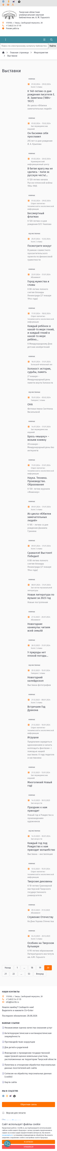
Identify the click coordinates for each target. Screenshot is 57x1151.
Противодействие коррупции (20, 1042)
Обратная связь (28, 1104)
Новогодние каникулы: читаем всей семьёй (38, 627)
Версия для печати (16, 1113)
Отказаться (28, 1147)
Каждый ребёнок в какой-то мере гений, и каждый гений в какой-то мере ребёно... (40, 332)
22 (14, 974)
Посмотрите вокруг (39, 245)
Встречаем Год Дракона (36, 708)
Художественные (34, 234)
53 (29, 974)
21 (6, 974)
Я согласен (28, 1142)
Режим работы (12, 28)
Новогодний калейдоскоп (35, 679)
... (24, 967)
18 (32, 967)
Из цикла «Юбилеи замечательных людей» (39, 517)
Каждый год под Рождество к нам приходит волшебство (41, 846)
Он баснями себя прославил (37, 135)
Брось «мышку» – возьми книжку (38, 438)
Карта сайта (11, 1082)
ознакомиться (7, 1135)
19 (40, 967)
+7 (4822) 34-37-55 (13, 26)
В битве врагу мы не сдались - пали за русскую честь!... (40, 172)
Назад (8, 967)
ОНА (30, 404)
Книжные (31, 79)
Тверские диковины (39, 881)
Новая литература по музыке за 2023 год (40, 596)
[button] (7, 1143)
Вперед (40, 974)
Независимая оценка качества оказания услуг (28, 1027)
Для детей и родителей (16, 1047)
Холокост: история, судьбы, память (39, 370)
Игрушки (33, 737)
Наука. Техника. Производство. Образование (37, 481)
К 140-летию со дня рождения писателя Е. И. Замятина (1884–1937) (41, 96)
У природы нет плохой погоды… (37, 654)
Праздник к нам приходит (37, 809)
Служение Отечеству (40, 917)
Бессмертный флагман (35, 215)
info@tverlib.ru (12, 1002)
